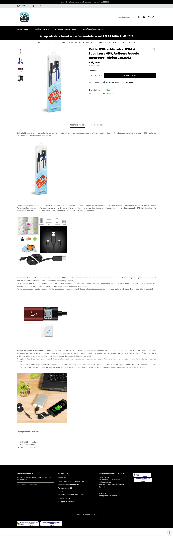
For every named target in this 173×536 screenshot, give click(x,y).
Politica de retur (64, 498)
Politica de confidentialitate (68, 484)
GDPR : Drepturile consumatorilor (71, 481)
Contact (61, 491)
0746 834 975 (104, 493)
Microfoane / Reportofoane (93, 29)
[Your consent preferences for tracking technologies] (169, 532)
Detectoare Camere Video (65, 29)
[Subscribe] (51, 484)
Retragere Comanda (66, 501)
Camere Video (22, 29)
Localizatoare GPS (42, 29)
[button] (153, 17)
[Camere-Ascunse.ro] (24, 17)
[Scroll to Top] (169, 525)
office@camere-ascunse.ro (110, 496)
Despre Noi (62, 478)
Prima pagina (43, 43)
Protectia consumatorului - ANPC (71, 495)
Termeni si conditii (65, 488)
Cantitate (93, 71)
